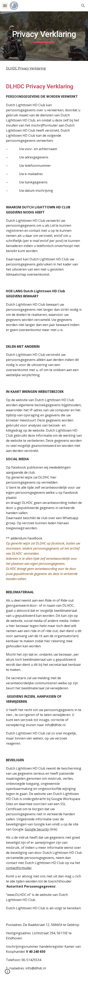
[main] (44, 36)
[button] (5, 5)
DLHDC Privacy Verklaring (26, 68)
